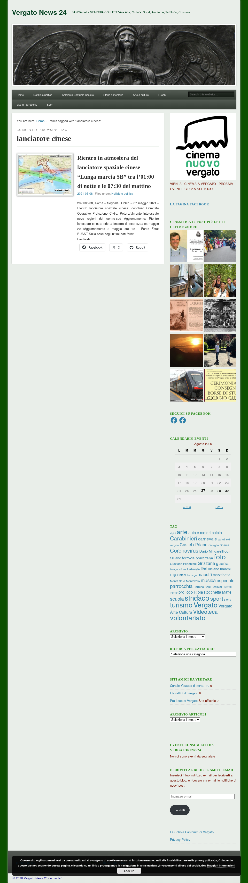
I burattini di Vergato (184, 693)
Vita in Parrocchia (27, 104)
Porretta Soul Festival (208, 587)
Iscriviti (180, 810)
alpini (173, 533)
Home (20, 95)
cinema (224, 545)
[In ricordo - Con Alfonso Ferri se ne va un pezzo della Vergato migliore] (186, 247)
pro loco (185, 592)
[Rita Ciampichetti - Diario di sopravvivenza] (186, 351)
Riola (198, 592)
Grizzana (206, 563)
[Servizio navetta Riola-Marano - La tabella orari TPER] (186, 386)
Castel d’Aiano (194, 544)
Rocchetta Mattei (218, 592)
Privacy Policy (180, 839)
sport (216, 598)
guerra (222, 563)
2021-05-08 (85, 193)
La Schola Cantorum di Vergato (192, 832)
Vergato (205, 604)
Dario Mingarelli (211, 551)
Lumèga (192, 575)
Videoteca (205, 611)
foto (220, 556)
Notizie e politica (42, 95)
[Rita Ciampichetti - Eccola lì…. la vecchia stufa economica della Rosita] (186, 281)
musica (208, 580)
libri (204, 569)
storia (227, 599)
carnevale (207, 539)
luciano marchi (219, 568)
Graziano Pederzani (183, 564)
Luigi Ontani (178, 575)
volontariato (188, 617)
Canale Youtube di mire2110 (189, 685)
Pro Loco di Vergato (184, 700)
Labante (193, 569)
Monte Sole (177, 581)
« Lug (187, 507)
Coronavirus (184, 550)
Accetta (129, 871)
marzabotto (221, 574)
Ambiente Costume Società (78, 95)
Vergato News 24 (39, 12)
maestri (205, 574)
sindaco (197, 597)
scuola (177, 598)
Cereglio (214, 545)
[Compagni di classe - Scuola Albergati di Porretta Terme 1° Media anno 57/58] (220, 316)
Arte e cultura (141, 95)
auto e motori (199, 532)
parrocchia (181, 585)
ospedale (225, 580)
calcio (217, 532)
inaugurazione (178, 569)
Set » (219, 507)
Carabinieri (183, 538)
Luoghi (162, 95)
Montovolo (193, 581)
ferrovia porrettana (197, 557)
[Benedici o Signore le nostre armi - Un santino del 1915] (186, 316)
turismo (181, 604)
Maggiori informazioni (221, 865)
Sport (50, 104)
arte (182, 531)
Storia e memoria (113, 95)
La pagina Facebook (189, 204)
